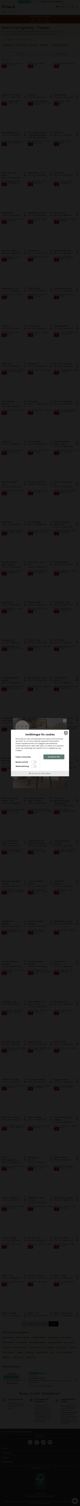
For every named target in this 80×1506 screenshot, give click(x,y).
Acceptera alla (54, 757)
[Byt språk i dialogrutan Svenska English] (65, 733)
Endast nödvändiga (23, 757)
